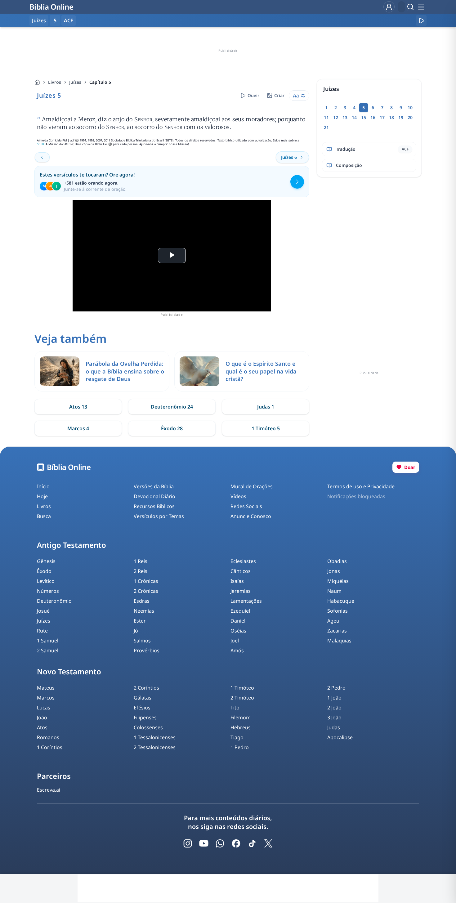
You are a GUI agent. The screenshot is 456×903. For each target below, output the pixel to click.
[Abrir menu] (421, 6)
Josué (43, 610)
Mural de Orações (251, 486)
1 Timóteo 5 (266, 428)
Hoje (42, 496)
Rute (42, 630)
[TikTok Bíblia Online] (252, 843)
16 (372, 117)
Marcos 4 (78, 428)
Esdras (142, 600)
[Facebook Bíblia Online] (236, 843)
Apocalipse (340, 737)
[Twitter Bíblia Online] (268, 843)
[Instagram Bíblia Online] (188, 843)
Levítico (46, 581)
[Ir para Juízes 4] (42, 157)
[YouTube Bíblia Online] (204, 843)
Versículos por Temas (159, 516)
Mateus (46, 687)
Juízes (75, 82)
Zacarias (337, 630)
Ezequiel (240, 610)
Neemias (144, 610)
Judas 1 (265, 406)
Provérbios (146, 650)
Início (43, 486)
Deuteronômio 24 (172, 406)
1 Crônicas (146, 581)
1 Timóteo (242, 687)
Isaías (237, 581)
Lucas (43, 707)
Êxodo (44, 571)
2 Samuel (47, 650)
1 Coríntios (49, 747)
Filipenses (145, 717)
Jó (136, 630)
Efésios (142, 707)
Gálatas (142, 697)
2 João (334, 707)
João (42, 717)
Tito (234, 707)
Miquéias (338, 581)
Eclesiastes (243, 561)
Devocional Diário (154, 496)
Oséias (238, 630)
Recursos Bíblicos (154, 506)
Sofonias (337, 610)
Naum (334, 591)
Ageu (333, 620)
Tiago (237, 737)
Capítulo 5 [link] (100, 82)
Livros (54, 82)
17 (382, 117)
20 (410, 117)
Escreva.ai (48, 789)
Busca (44, 516)
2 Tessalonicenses (155, 747)
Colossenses (148, 727)
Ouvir (253, 95)
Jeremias (240, 591)
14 (354, 117)
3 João (334, 717)
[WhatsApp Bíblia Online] (220, 843)
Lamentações (246, 600)
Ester (140, 620)
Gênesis (46, 561)
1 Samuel (47, 640)
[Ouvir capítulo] (421, 20)
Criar (279, 95)
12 (335, 117)
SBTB (40, 144)
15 (363, 117)
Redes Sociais (246, 506)
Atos (42, 727)
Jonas (333, 571)
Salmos (142, 640)
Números (48, 591)
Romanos (48, 737)
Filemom (240, 717)
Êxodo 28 (172, 428)
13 (344, 117)
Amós (237, 650)
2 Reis (140, 571)
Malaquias (339, 640)
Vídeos (238, 496)
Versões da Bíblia (154, 486)
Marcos (46, 697)
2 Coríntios (146, 687)
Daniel (237, 620)
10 (410, 107)
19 (400, 117)
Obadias (337, 561)
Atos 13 (78, 406)
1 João (334, 697)
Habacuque (340, 600)
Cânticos (240, 571)
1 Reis (140, 561)
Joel (234, 640)
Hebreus (240, 727)
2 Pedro (336, 687)
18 (391, 117)
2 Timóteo (242, 697)
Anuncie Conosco (250, 516)
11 (326, 117)
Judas (333, 727)
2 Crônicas (146, 591)
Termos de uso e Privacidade (361, 486)
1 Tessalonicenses (155, 737)
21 (326, 127)
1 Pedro (239, 747)
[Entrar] (389, 6)
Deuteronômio (54, 600)
